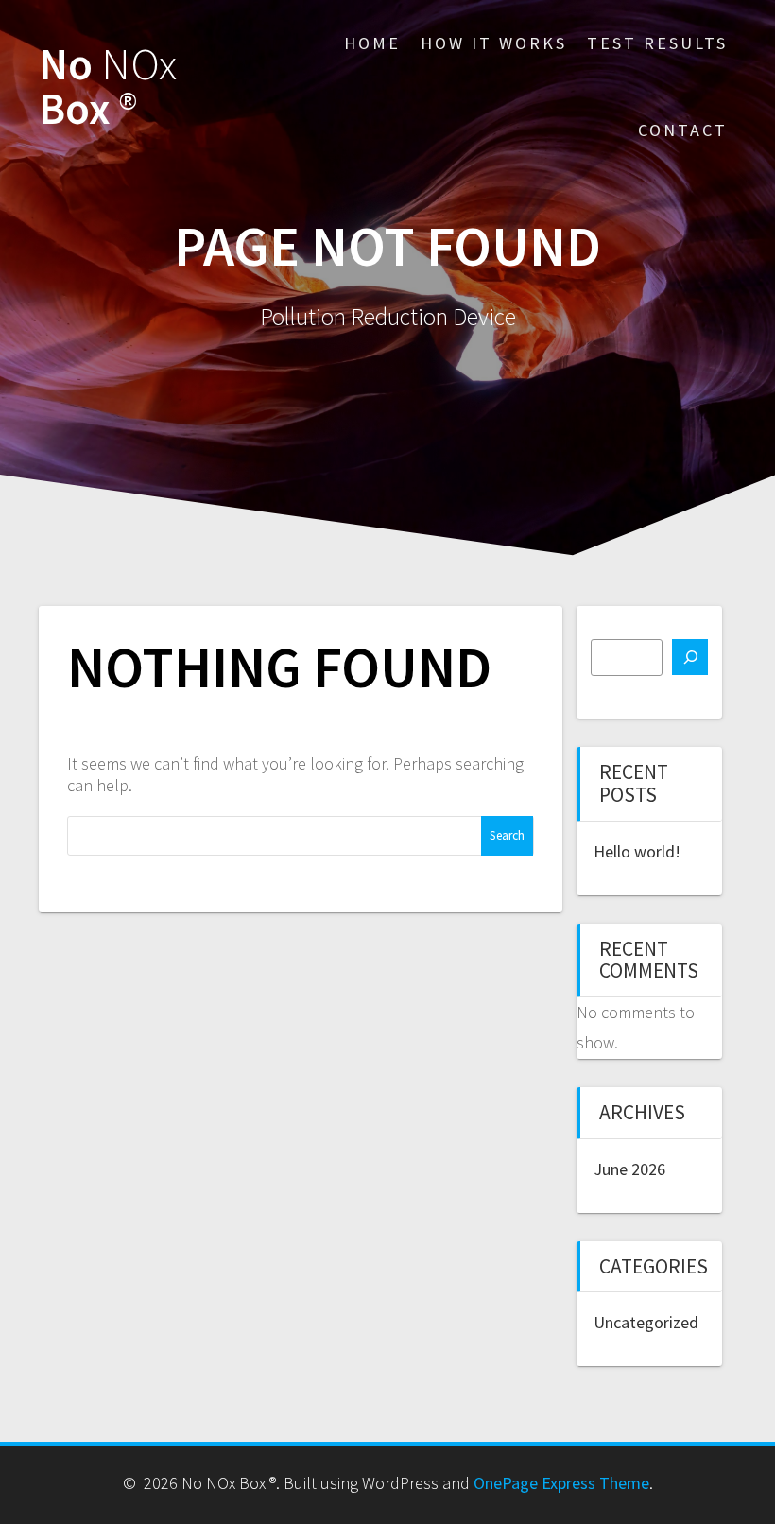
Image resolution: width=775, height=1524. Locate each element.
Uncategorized (646, 1322)
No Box (108, 87)
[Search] (690, 657)
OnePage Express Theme (561, 1483)
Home (372, 43)
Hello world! (637, 851)
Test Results (657, 43)
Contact (683, 130)
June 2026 (629, 1169)
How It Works (494, 43)
